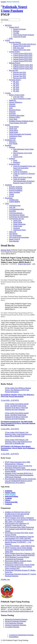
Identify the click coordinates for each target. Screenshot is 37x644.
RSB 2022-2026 (18, 48)
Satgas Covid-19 (14, 239)
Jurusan (7, 125)
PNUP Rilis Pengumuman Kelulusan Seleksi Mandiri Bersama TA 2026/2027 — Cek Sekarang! (19, 542)
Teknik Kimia (13, 132)
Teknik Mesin (13, 130)
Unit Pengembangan (15, 213)
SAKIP (7, 40)
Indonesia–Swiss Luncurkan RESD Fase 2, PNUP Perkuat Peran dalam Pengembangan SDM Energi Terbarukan (19, 475)
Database (12, 147)
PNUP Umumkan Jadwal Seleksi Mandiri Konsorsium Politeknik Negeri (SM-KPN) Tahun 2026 (18, 549)
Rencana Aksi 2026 (19, 78)
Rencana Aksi (13, 70)
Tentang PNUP (14, 27)
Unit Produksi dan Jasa (16, 218)
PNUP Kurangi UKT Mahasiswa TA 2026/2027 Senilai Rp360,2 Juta (17, 524)
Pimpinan (16, 31)
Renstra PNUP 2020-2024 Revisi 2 (24, 44)
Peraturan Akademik (15, 188)
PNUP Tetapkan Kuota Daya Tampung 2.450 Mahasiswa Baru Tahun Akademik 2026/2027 (20, 554)
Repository (16, 162)
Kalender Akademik (15, 187)
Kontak (4, 642)
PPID (11, 38)
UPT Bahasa (13, 233)
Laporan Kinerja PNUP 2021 (22, 61)
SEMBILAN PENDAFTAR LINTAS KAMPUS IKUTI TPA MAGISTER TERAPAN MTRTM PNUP (17, 514)
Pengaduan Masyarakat (16, 115)
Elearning (12, 104)
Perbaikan (12, 106)
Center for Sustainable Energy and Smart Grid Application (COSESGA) (24, 168)
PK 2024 (16, 87)
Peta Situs (32, 640)
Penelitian (8, 145)
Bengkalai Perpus (14, 110)
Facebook (16, 611)
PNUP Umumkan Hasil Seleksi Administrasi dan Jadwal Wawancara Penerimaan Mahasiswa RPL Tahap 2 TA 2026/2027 (20, 519)
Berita (9, 250)
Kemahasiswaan (10, 140)
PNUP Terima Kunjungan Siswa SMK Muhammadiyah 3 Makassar (17, 463)
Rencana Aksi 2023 (19, 74)
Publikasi (12, 158)
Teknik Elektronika (19, 224)
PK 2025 (16, 89)
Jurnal (15, 160)
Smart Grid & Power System (22, 177)
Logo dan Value (18, 97)
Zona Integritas (14, 241)
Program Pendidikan (15, 190)
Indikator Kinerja (14, 63)
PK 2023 (16, 85)
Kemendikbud (13, 637)
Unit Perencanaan (15, 205)
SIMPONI (12, 100)
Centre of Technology (20, 172)
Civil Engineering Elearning (14, 623)
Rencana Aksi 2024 (19, 72)
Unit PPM (12, 211)
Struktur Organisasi (19, 29)
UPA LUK (12, 232)
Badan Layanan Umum (16, 95)
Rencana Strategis (15, 42)
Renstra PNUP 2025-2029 (21, 50)
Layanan (8, 93)
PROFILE (8, 25)
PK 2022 (16, 83)
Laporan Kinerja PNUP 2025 (22, 53)
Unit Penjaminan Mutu (16, 209)
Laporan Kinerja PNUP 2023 (22, 57)
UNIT (7, 203)
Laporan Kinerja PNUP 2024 (22, 55)
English (3, 2)
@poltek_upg (5, 579)
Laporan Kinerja (14, 52)
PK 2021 (16, 82)
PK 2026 (16, 91)
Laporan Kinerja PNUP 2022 (22, 59)
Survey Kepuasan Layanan (22, 98)
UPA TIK (12, 207)
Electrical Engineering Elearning (15, 621)
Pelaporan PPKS (14, 117)
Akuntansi (12, 138)
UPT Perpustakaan (15, 235)
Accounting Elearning (12, 627)
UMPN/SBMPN (14, 202)
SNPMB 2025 (13, 200)
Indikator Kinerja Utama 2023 (23, 67)
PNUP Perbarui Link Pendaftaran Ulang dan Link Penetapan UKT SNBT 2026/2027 (19, 537)
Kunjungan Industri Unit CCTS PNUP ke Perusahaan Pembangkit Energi (18, 467)
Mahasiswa (12, 142)
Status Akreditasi (14, 192)
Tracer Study (13, 119)
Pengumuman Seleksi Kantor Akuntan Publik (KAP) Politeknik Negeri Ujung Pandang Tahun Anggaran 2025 (19, 566)
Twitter (10, 611)
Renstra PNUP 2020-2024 (21, 46)
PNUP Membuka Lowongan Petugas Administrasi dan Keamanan (17, 558)
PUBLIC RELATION (24, 264)
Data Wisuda (13, 143)
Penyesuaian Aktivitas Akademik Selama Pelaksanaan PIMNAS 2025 (18, 562)
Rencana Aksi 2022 (19, 76)
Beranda (3, 250)
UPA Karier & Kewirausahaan (19, 237)
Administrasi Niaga (15, 136)
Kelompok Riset (14, 164)
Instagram (4, 611)
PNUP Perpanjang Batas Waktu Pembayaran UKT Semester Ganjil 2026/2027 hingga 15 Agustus (19, 529)
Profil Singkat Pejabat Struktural (23, 35)
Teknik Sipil (13, 128)
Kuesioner (12, 113)
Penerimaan (9, 198)
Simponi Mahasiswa (15, 102)
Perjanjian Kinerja (15, 80)
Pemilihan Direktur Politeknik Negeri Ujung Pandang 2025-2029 (21, 122)
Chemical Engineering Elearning (15, 625)
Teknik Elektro (14, 127)
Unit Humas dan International (18, 217)
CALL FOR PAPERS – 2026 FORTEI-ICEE (20, 546)
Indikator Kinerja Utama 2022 (23, 68)
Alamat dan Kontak (19, 37)
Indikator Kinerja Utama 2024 (23, 65)
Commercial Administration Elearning (21, 635)
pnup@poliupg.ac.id (26, 611)
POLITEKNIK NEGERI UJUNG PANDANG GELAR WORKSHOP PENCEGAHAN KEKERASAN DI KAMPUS (20, 481)
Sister (11, 108)
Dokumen (12, 112)
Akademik (8, 185)
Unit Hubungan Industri (17, 215)
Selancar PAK (17, 157)
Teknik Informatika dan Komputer (20, 134)
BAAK (11, 196)
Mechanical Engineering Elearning (16, 619)
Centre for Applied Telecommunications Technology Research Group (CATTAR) (24, 181)
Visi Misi (16, 33)
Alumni (11, 194)
